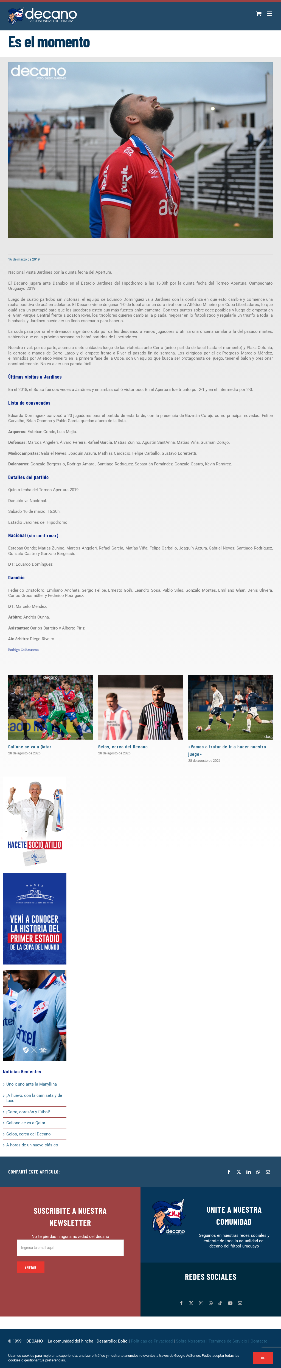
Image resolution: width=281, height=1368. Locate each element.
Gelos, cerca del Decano (123, 746)
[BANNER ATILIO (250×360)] (34, 778)
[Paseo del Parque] (34, 875)
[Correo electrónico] (268, 1171)
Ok (263, 1358)
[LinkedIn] (249, 1171)
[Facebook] (229, 1171)
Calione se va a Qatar (30, 746)
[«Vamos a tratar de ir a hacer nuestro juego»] (230, 707)
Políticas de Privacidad (152, 1341)
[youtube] (230, 1303)
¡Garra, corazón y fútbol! (28, 1111)
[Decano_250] (34, 971)
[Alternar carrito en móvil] (259, 13)
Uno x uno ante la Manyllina (31, 1084)
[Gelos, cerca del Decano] (140, 707)
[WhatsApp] (258, 1171)
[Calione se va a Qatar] (50, 707)
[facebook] (181, 1303)
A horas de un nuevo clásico (32, 1145)
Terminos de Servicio (228, 1341)
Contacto (260, 1341)
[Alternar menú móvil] (270, 13)
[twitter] (191, 1303)
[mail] (240, 1303)
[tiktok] (220, 1303)
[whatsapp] (211, 1303)
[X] (239, 1171)
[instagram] (201, 1303)
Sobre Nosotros (190, 1341)
